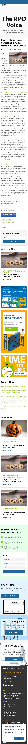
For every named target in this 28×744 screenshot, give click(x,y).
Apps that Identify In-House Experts (10, 139)
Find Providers (14, 659)
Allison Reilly (6, 49)
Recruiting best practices (11, 695)
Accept (19, 738)
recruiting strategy (17, 508)
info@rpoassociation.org (10, 678)
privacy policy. (8, 733)
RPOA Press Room (9, 715)
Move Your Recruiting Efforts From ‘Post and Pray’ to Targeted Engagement (13, 402)
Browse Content (10, 596)
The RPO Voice (8, 714)
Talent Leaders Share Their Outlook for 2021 (13, 396)
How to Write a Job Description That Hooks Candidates (13, 408)
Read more (6, 279)
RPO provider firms (9, 704)
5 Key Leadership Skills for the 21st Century (13, 386)
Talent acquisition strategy (11, 698)
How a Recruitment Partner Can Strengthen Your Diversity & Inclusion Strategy (13, 391)
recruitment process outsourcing (11, 475)
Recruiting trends (9, 697)
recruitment (6, 474)
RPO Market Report (10, 712)
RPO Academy (8, 706)
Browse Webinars (14, 632)
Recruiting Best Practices (8, 222)
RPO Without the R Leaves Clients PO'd (10, 75)
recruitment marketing (7, 224)
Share (22, 50)
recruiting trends (6, 219)
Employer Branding (7, 508)
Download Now (9, 215)
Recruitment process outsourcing (13, 693)
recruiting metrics (17, 439)
